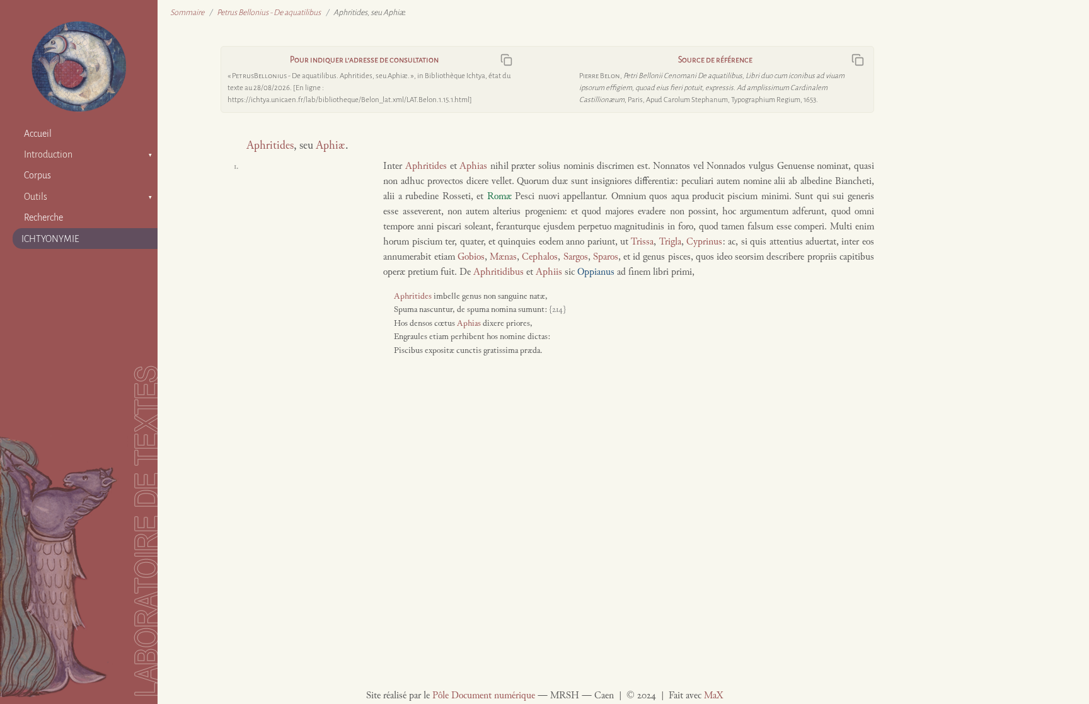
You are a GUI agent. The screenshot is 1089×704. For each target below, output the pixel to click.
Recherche (43, 217)
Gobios (471, 257)
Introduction (48, 154)
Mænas (503, 257)
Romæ (499, 197)
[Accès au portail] (79, 66)
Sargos (575, 257)
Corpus (37, 175)
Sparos (605, 257)
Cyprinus (704, 242)
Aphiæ (330, 146)
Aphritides (270, 146)
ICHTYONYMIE (50, 239)
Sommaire (187, 12)
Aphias (473, 166)
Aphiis (549, 272)
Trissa (642, 242)
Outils (35, 197)
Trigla (670, 242)
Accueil (38, 134)
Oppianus (595, 272)
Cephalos (540, 257)
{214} (557, 310)
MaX (713, 696)
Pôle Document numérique (483, 696)
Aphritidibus (498, 272)
